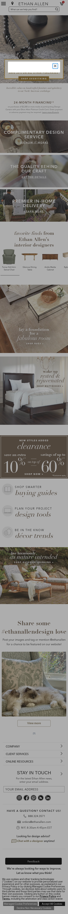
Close (55, 66)
